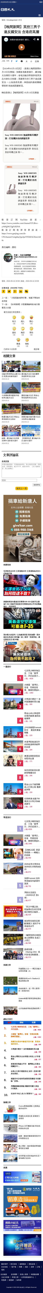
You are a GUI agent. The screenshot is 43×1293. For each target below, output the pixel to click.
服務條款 (23, 1264)
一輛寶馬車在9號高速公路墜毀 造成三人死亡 (32, 937)
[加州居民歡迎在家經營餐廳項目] (13, 774)
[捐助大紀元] (22, 1231)
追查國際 (14, 1274)
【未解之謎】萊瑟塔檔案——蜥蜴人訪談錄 (32, 852)
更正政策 (13, 1264)
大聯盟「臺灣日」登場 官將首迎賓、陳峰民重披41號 (32, 687)
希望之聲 (15, 1277)
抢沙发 (36, 349)
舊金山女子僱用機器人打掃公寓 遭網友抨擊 (32, 787)
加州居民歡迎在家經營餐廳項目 (32, 771)
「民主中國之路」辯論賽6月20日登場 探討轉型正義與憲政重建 (32, 909)
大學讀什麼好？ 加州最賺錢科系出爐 (32, 700)
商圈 (20, 1267)
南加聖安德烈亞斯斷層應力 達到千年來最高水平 (32, 923)
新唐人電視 (24, 1274)
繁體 (40, 2)
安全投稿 (4, 1267)
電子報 (13, 1267)
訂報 (38, 1267)
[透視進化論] (22, 813)
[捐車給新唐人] (22, 561)
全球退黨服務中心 (27, 1277)
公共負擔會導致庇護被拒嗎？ (30, 1008)
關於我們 (4, 1264)
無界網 (18, 1280)
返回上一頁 (21, 488)
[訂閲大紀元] (22, 1182)
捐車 (32, 1267)
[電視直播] (22, 1255)
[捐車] (22, 1216)
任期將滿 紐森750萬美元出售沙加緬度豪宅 (32, 801)
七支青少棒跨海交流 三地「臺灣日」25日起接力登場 (32, 673)
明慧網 (3, 1280)
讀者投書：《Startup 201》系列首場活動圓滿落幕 (32, 952)
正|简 (37, 61)
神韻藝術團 (35, 1274)
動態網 (11, 1280)
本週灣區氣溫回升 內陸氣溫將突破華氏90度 (32, 744)
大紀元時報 (5, 1277)
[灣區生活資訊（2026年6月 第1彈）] (13, 896)
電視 (2, 1270)
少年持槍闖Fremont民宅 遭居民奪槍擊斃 (32, 730)
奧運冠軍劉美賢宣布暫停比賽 (32, 757)
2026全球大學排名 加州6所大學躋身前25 (32, 866)
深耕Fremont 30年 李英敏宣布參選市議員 (32, 881)
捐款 (26, 1267)
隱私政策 (32, 1264)
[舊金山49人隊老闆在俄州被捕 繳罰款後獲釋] (13, 717)
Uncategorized (12, 20)
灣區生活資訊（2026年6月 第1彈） (31, 895)
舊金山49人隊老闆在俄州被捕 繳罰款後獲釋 (32, 716)
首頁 (3, 20)
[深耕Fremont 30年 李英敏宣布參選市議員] (13, 882)
